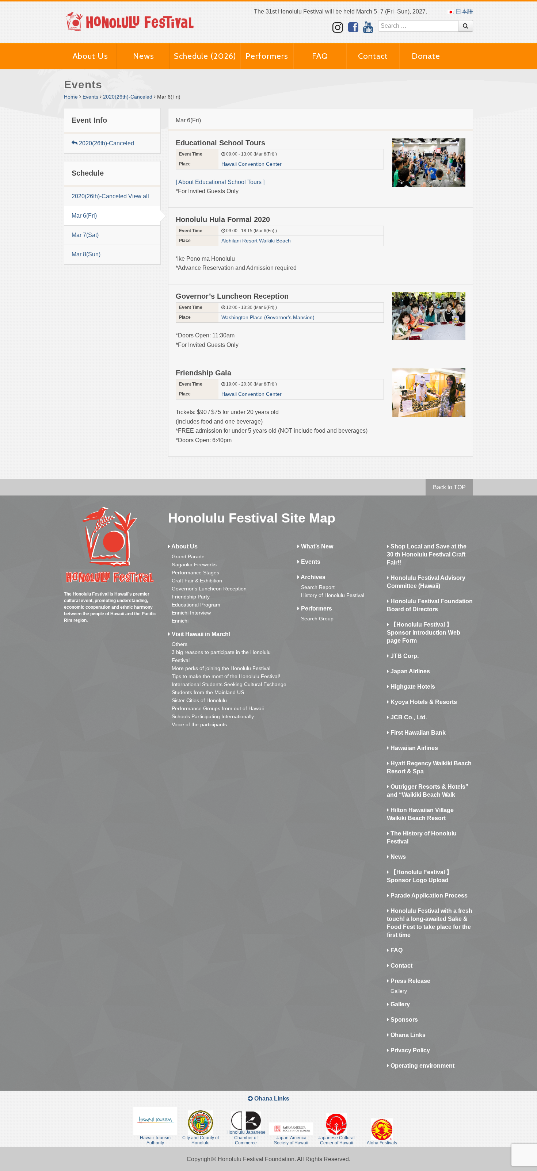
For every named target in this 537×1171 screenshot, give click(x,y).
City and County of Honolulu (200, 1140)
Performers (266, 56)
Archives (312, 577)
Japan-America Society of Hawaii (291, 1140)
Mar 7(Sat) (85, 235)
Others (179, 644)
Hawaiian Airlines (413, 748)
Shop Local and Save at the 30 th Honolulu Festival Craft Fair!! (426, 554)
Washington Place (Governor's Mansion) (268, 317)
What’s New (316, 546)
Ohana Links (407, 1035)
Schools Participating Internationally (213, 716)
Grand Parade (188, 556)
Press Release (409, 981)
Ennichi (180, 621)
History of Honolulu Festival (332, 595)
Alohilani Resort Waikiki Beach (256, 241)
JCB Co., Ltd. (408, 717)
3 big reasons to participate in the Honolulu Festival (221, 656)
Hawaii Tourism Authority (155, 1140)
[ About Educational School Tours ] (221, 182)
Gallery (399, 991)
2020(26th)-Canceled (127, 97)
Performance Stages (195, 572)
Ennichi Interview (191, 613)
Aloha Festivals (382, 1142)
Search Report (318, 587)
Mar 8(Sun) (86, 254)
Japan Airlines (409, 671)
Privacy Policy (409, 1050)
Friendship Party (191, 597)
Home (71, 97)
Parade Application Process (428, 895)
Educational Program (196, 605)
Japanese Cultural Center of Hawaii (336, 1140)
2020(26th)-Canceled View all (110, 196)
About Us (90, 56)
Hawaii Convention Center (251, 164)
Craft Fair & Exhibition (197, 580)
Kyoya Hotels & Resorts (423, 702)
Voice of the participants (199, 724)
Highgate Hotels (412, 687)
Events (90, 97)
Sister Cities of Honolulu (199, 700)
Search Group (317, 618)
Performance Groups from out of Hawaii (218, 708)
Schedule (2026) (205, 56)
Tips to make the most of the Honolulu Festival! (226, 676)
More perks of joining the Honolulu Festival (221, 668)
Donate (426, 56)
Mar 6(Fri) (84, 216)
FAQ (320, 56)
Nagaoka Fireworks (194, 564)
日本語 (463, 11)
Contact (373, 56)
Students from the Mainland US (208, 692)
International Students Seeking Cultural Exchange (229, 684)
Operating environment (421, 1066)
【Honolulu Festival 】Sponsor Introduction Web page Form (423, 632)
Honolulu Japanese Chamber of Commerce (246, 1137)
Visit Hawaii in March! (200, 634)
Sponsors (403, 1020)
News (143, 56)
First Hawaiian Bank (417, 733)
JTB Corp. (404, 656)
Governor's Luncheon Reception (209, 589)
